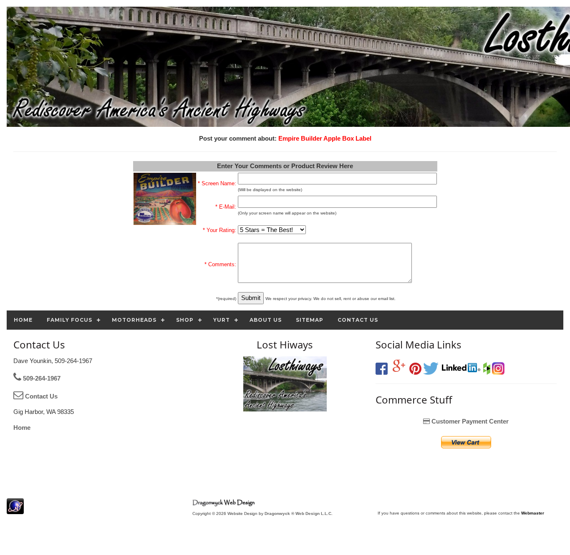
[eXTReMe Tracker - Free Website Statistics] (15, 509)
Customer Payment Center (469, 421)
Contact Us (40, 396)
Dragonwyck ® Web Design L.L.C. (299, 513)
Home (21, 427)
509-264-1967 (41, 378)
